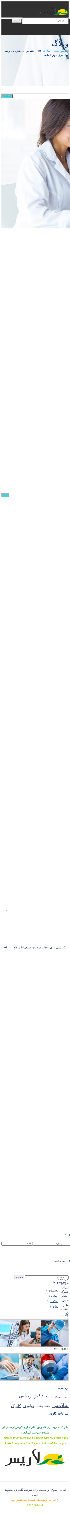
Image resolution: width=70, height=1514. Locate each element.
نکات (55, 1306)
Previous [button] (7, 96)
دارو (49, 1396)
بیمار (67, 1397)
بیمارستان (58, 1397)
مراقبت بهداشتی (43, 1406)
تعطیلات (53, 1290)
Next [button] (5, 495)
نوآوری (28, 1406)
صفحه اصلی (61, 50)
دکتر (38, 1395)
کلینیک (16, 1406)
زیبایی (54, 1295)
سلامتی (45, 50)
